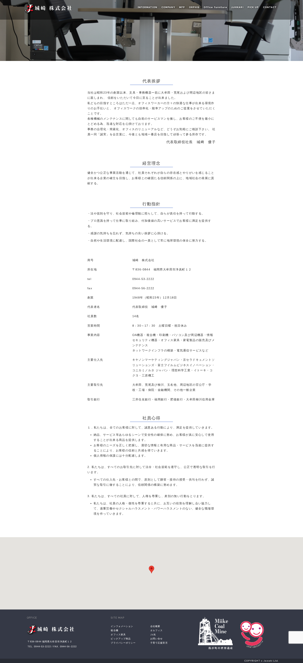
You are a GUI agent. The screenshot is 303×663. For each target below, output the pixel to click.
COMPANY (168, 7)
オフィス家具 (118, 634)
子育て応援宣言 (159, 642)
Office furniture (215, 7)
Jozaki (50, 8)
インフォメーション (122, 626)
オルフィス (156, 630)
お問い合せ (156, 638)
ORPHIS (194, 7)
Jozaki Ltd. (52, 631)
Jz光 (153, 634)
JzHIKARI (237, 7)
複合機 (114, 630)
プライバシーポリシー (123, 642)
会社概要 (155, 626)
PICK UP (253, 7)
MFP (182, 7)
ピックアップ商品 (121, 638)
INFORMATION (147, 7)
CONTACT (270, 7)
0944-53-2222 (143, 279)
